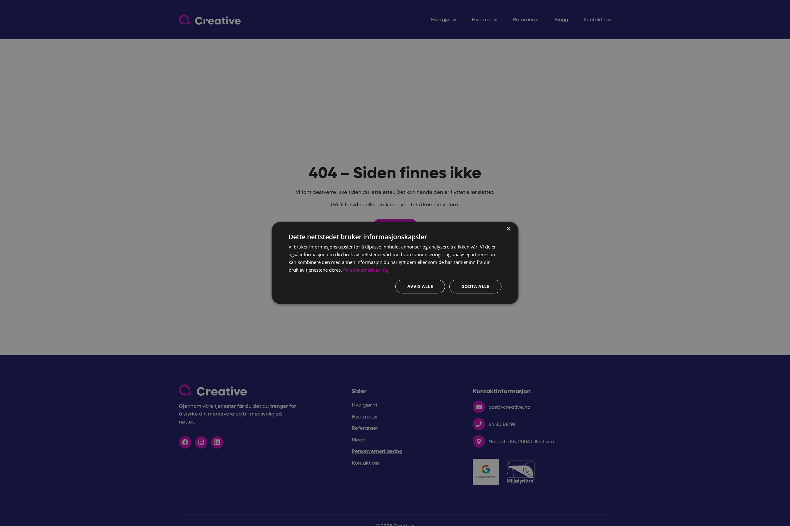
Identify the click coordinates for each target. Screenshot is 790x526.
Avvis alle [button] (420, 287)
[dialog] (395, 263)
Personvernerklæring (365, 270)
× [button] (508, 229)
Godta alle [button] (475, 287)
